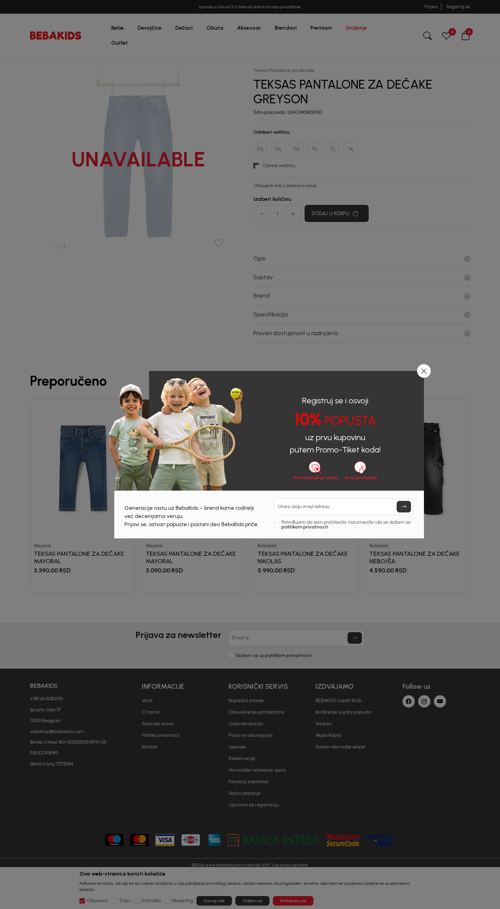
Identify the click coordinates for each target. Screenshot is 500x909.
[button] (424, 371)
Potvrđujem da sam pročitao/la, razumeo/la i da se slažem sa (346, 525)
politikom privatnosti (304, 527)
